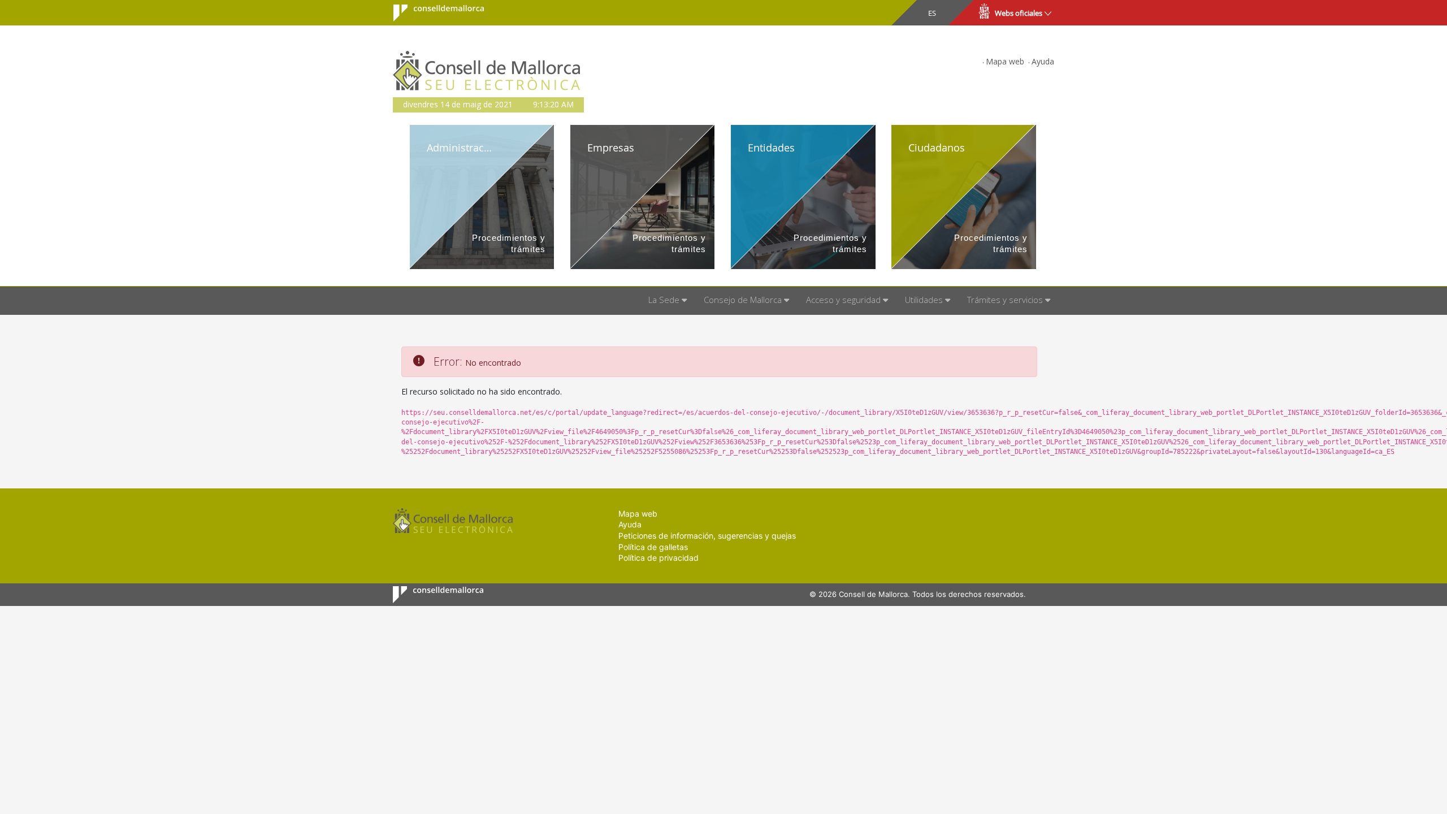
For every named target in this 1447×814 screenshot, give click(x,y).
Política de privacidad (658, 557)
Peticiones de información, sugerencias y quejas (707, 535)
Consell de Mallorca (431, 13)
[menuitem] (667, 301)
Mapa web (1005, 61)
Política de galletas (653, 547)
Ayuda (1043, 61)
